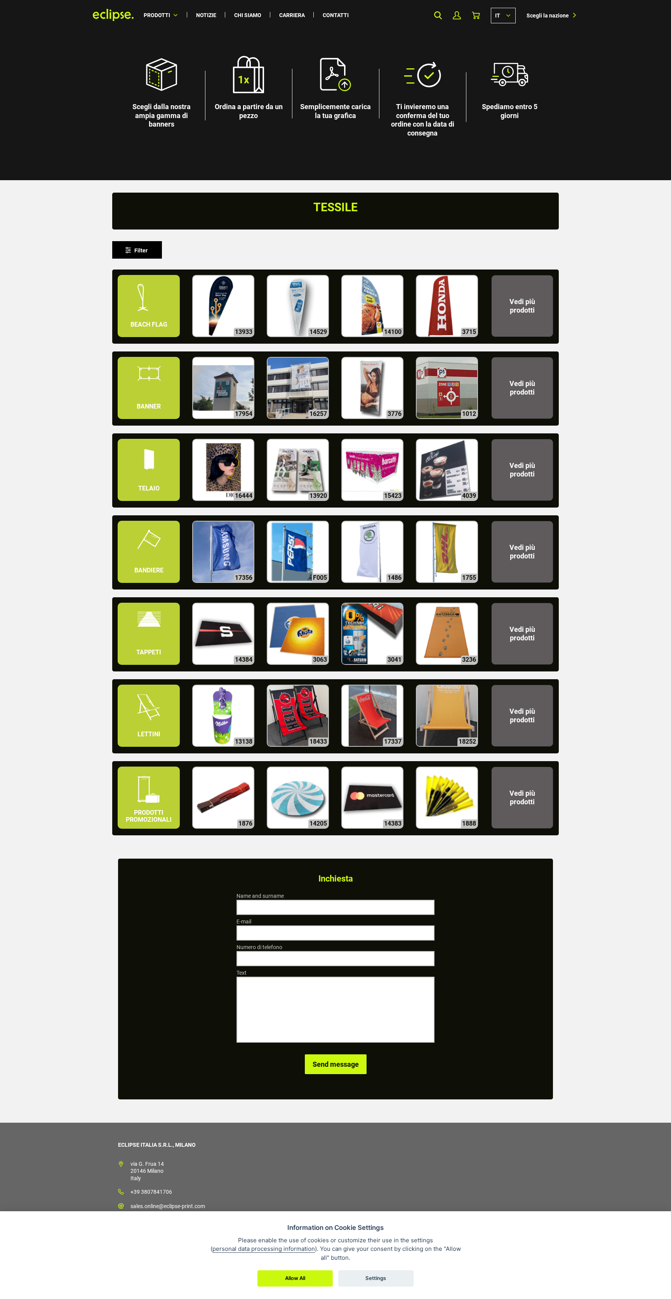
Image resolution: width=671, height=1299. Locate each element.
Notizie (206, 15)
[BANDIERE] (149, 586)
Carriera (292, 15)
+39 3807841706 (151, 1192)
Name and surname (260, 896)
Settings (375, 1278)
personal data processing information (263, 1248)
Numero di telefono (259, 947)
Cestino (476, 15)
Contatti (336, 15)
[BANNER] (149, 422)
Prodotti (157, 15)
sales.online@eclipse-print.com (167, 1206)
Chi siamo (247, 15)
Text (241, 973)
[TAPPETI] (149, 668)
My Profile (457, 15)
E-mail (243, 921)
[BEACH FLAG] (149, 340)
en (503, 15)
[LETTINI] (149, 750)
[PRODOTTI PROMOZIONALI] (149, 832)
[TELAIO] (149, 504)
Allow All (295, 1278)
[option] (335, 90)
